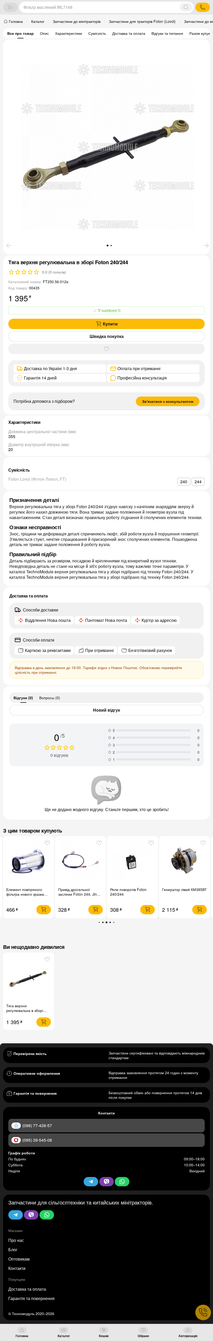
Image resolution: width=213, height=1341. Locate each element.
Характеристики (68, 33)
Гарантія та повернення (31, 1298)
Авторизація (187, 1335)
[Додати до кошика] (43, 909)
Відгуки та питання (167, 33)
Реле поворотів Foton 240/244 (76, 892)
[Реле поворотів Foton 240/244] (81, 861)
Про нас (16, 1240)
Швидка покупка (107, 336)
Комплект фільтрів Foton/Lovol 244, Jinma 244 (181, 894)
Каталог (64, 1335)
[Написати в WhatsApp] (46, 1215)
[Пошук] (186, 7)
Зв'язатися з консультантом (167, 401)
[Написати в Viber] (31, 1215)
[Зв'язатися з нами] (203, 1312)
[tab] (23, 697)
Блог (12, 1249)
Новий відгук (106, 710)
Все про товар (20, 33)
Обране (143, 1335)
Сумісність (97, 33)
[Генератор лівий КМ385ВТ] (133, 861)
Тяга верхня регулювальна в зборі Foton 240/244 (24, 1010)
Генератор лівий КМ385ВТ (132, 889)
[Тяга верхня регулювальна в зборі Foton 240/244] (29, 978)
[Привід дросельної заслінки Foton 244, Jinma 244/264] (29, 861)
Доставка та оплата (128, 33)
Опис (44, 33)
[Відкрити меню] (10, 7)
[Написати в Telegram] (15, 1215)
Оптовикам (19, 1259)
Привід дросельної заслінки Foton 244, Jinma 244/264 (28, 894)
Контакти (16, 1268)
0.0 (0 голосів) (54, 272)
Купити (110, 324)
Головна (22, 1335)
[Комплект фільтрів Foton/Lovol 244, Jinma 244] (184, 861)
